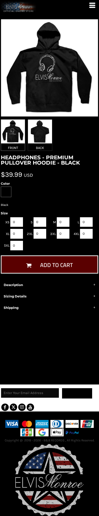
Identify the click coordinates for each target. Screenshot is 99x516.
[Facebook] (5, 407)
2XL (30, 234)
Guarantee (81, 416)
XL (8, 234)
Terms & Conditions (26, 416)
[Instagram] (22, 407)
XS (7, 222)
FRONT (13, 148)
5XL (7, 245)
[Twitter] (13, 407)
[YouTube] (30, 407)
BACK (40, 148)
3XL (53, 234)
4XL (76, 234)
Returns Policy (57, 416)
